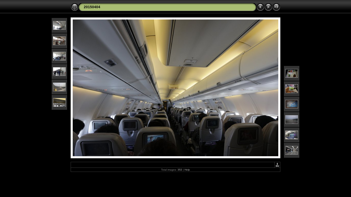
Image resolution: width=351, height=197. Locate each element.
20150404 (92, 7)
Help (187, 169)
